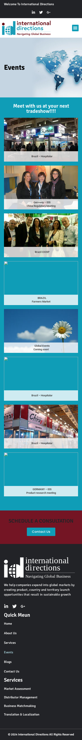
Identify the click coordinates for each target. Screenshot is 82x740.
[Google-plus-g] (48, 12)
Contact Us (11, 671)
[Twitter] (41, 12)
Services (10, 643)
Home (8, 624)
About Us (10, 633)
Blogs (8, 662)
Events (8, 652)
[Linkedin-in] (33, 12)
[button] (75, 28)
